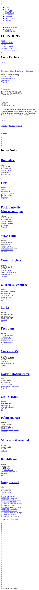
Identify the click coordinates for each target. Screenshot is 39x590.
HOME (7, 7)
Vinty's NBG (9, 351)
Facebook (4, 82)
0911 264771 (8, 339)
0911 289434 (8, 271)
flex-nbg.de (4, 197)
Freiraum (7, 328)
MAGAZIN (8, 11)
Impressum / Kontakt (11, 27)
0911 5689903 (8, 221)
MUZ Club (8, 236)
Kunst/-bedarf (19, 71)
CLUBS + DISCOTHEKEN (10, 50)
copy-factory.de (6, 80)
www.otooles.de (6, 297)
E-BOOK (8, 20)
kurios (5, 307)
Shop (12, 71)
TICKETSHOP (10, 18)
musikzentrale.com (7, 250)
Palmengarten (10, 417)
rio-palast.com (5, 174)
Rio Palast (8, 160)
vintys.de (3, 365)
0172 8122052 (8, 384)
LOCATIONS (9, 15)
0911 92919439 (9, 362)
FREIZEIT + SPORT (7, 48)
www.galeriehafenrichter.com (10, 386)
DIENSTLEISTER (7, 46)
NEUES (7, 9)
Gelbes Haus (9, 396)
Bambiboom (9, 459)
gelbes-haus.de (5, 409)
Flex (4, 183)
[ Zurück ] (4, 62)
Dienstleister (5, 71)
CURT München (10, 31)
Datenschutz (9, 29)
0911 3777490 (8, 428)
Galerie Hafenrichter (15, 374)
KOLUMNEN (9, 13)
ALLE (3, 41)
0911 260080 (8, 170)
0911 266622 (8, 246)
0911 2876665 (8, 470)
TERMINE (8, 16)
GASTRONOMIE (7, 43)
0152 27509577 (9, 193)
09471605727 (8, 318)
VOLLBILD (5, 133)
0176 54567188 (9, 295)
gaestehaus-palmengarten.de (9, 430)
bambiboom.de (5, 473)
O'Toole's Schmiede (14, 285)
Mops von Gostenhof (15, 440)
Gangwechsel (10, 482)
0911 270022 (8, 76)
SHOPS (3, 44)
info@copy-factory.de (8, 78)
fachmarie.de (5, 225)
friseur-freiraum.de (6, 342)
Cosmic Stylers (11, 260)
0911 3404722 (8, 492)
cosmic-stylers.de (6, 274)
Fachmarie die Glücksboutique (12, 209)
